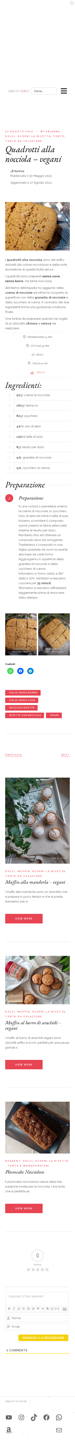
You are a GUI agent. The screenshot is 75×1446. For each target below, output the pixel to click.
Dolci (10, 136)
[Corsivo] (13, 1308)
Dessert (13, 1161)
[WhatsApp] (59, 1417)
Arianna (50, 131)
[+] (57, 1308)
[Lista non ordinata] (33, 1308)
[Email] (59, 1430)
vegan (54, 715)
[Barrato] (23, 1308)
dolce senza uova (22, 700)
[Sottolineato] (18, 1308)
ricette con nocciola (25, 715)
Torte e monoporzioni (29, 1166)
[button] (72, 4)
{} (52, 1308)
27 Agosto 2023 (19, 131)
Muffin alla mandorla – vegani (35, 882)
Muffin (24, 871)
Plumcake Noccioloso (24, 1172)
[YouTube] (8, 1417)
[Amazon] (8, 1430)
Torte (58, 136)
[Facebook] (46, 1417)
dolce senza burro (23, 692)
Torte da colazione (23, 141)
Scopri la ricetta (34, 136)
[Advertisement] (37, 39)
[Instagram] (21, 1417)
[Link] (47, 1308)
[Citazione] (37, 1308)
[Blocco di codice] (42, 1308)
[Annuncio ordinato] (28, 1308)
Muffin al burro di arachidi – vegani (33, 1025)
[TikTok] (34, 1417)
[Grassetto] (9, 1308)
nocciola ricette (22, 707)
